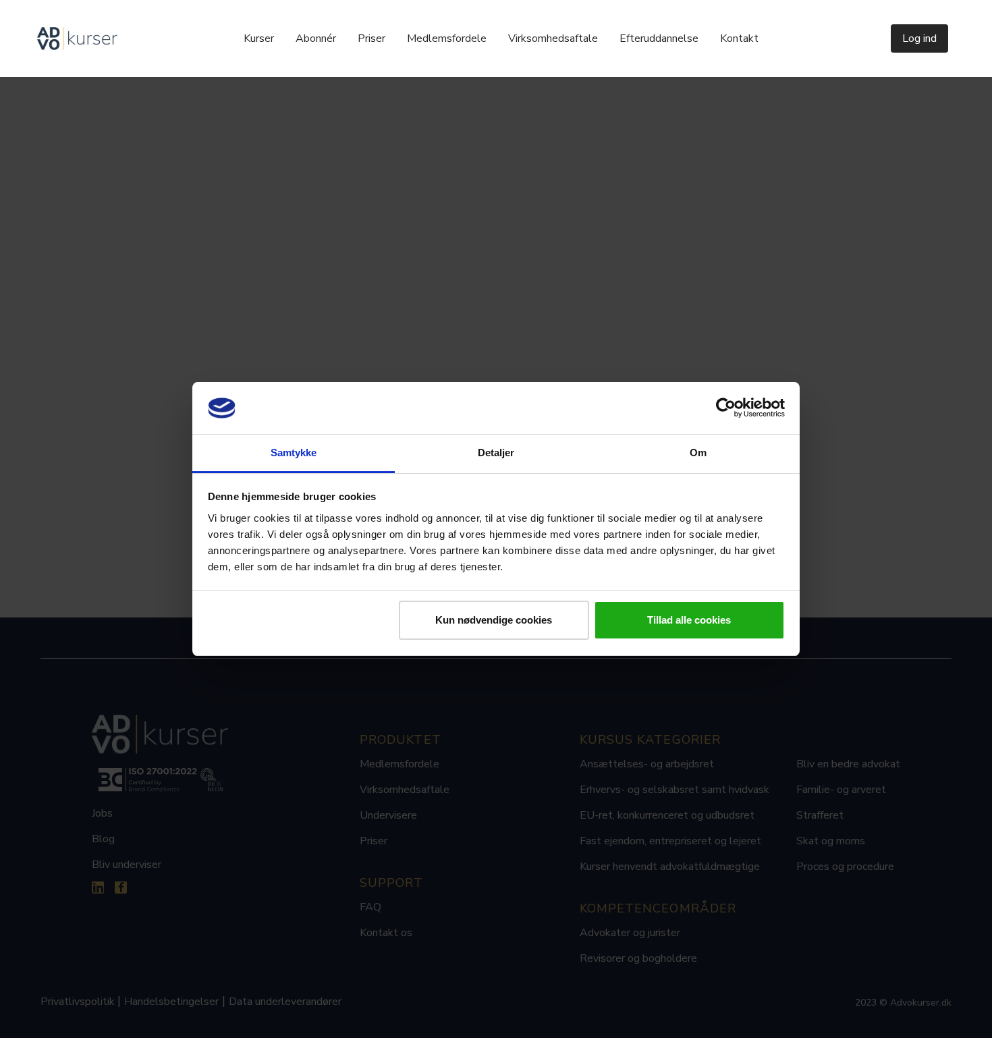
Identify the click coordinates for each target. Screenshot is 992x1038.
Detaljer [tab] (496, 452)
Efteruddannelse (658, 38)
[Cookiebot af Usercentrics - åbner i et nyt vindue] (726, 408)
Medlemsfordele (447, 38)
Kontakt (739, 38)
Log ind (919, 38)
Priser (371, 38)
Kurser (259, 38)
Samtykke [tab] (294, 452)
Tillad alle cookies (689, 620)
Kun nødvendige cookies (493, 620)
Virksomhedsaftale (553, 38)
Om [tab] (698, 452)
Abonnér (316, 38)
